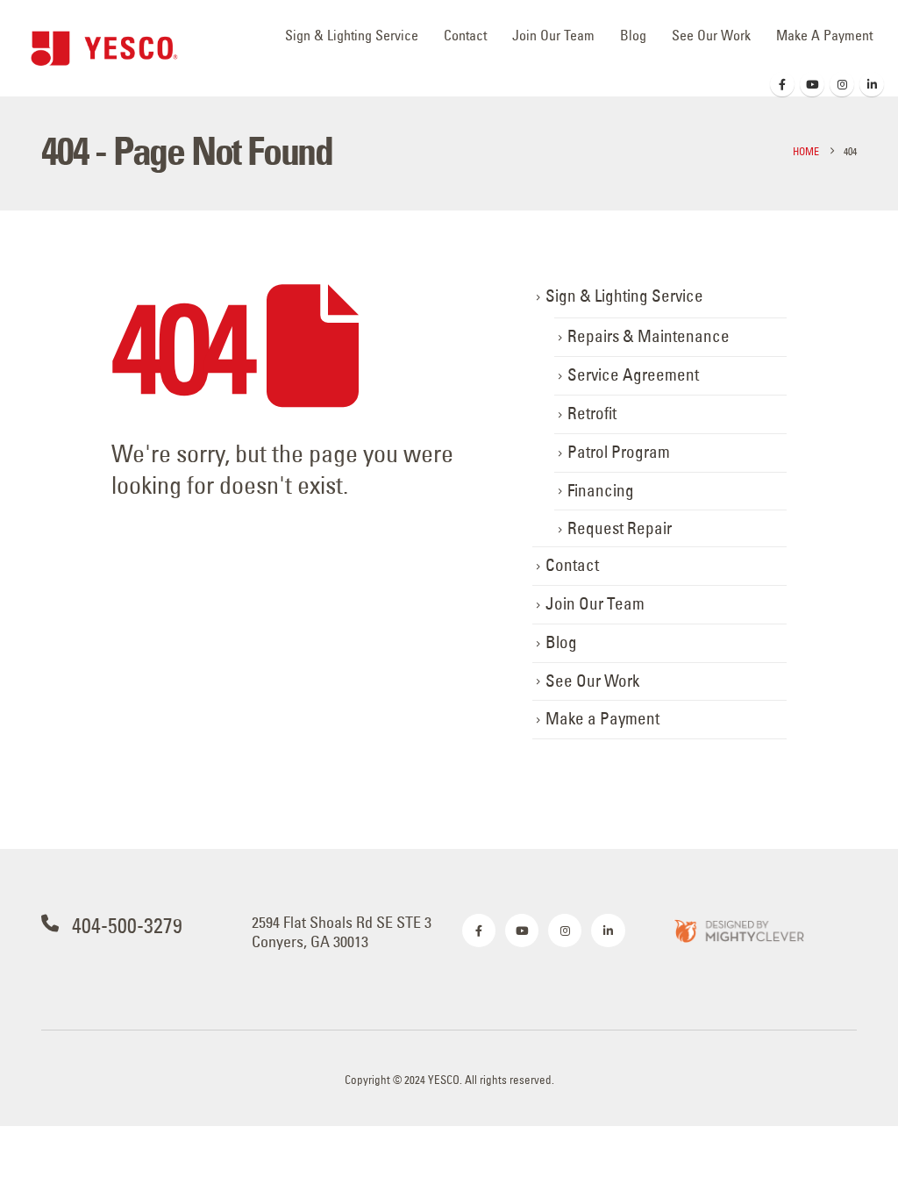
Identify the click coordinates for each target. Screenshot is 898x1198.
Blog (633, 35)
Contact (465, 35)
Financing (600, 491)
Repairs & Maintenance (648, 336)
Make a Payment (824, 35)
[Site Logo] (104, 48)
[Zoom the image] (738, 930)
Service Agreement (633, 375)
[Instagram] (842, 84)
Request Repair (619, 528)
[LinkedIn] (871, 84)
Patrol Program (618, 452)
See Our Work (711, 35)
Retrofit (591, 413)
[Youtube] (812, 84)
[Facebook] (782, 84)
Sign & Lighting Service (351, 35)
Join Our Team (553, 35)
